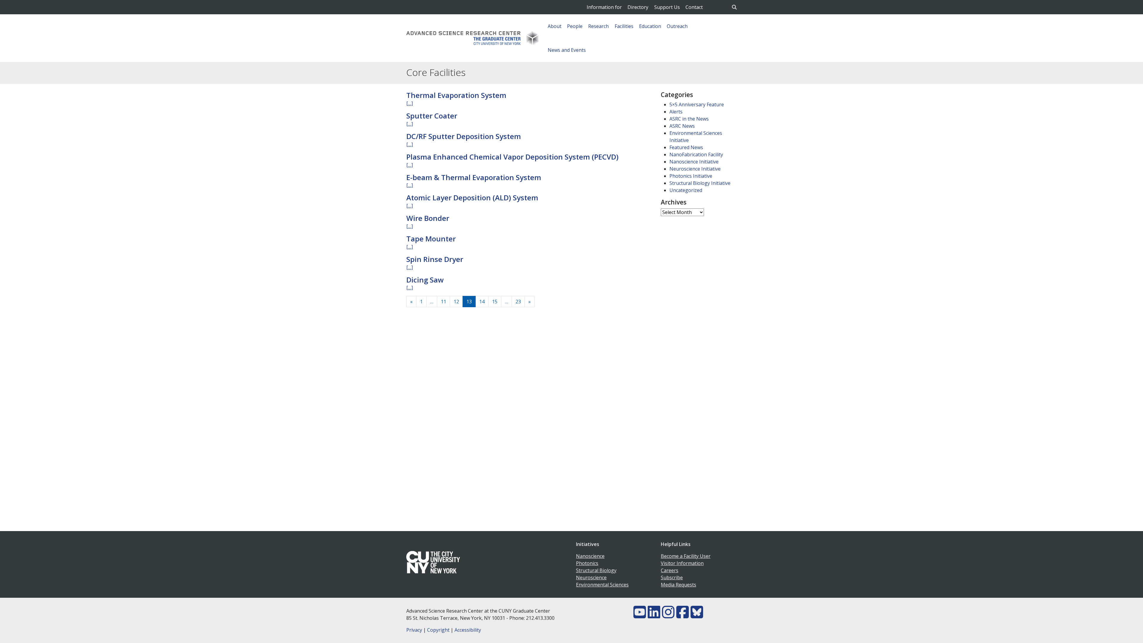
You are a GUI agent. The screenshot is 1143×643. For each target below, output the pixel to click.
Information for (604, 7)
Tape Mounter (431, 239)
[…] (409, 103)
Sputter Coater (431, 116)
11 (443, 301)
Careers (669, 570)
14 (482, 301)
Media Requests (678, 584)
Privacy (414, 630)
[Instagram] (668, 615)
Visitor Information (682, 563)
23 (518, 301)
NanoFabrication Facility (696, 154)
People (575, 26)
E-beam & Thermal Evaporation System (473, 177)
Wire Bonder (427, 218)
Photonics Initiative (690, 176)
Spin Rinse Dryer (434, 259)
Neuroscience (591, 577)
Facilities (624, 26)
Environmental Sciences (602, 584)
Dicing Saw (425, 280)
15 (494, 301)
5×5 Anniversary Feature (696, 104)
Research (598, 26)
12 (456, 301)
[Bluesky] (697, 615)
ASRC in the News (689, 119)
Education (650, 26)
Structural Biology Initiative (699, 183)
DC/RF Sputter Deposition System (463, 136)
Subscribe (672, 577)
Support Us (667, 7)
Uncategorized (685, 190)
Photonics (587, 563)
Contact (694, 7)
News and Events (567, 50)
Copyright (438, 630)
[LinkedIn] (654, 615)
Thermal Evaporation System (456, 95)
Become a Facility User (686, 556)
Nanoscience (590, 556)
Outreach (677, 26)
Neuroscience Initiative (695, 169)
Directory (637, 7)
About (554, 26)
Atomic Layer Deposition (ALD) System (472, 197)
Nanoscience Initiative (694, 161)
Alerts (676, 111)
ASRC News (682, 126)
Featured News (686, 147)
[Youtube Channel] (640, 615)
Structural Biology (596, 570)
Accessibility (468, 630)
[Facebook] (682, 615)
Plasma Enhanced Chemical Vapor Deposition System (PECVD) (512, 157)
